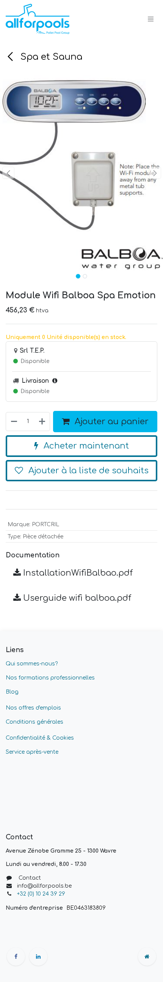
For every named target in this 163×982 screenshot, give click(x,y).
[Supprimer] (13, 421)
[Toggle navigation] (151, 19)
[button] (8, 173)
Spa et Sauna (50, 57)
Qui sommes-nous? (32, 664)
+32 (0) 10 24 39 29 (42, 894)
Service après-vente (32, 752)
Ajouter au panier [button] (110, 421)
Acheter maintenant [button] (85, 445)
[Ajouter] (42, 421)
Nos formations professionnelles (50, 678)
